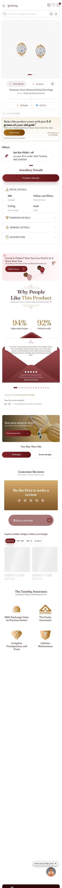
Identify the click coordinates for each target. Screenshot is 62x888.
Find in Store (13, 269)
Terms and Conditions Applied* (14, 138)
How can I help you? (44, 863)
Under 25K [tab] (10, 541)
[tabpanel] (31, 49)
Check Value (14, 132)
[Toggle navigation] (4, 6)
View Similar (18, 84)
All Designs (16, 454)
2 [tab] (34, 76)
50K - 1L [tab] (29, 541)
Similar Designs (45, 454)
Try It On (40, 84)
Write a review (23, 520)
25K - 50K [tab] (20, 541)
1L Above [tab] (38, 541)
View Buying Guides (13, 433)
